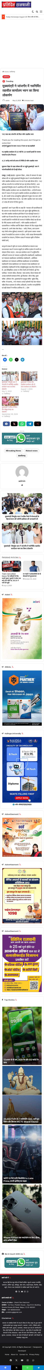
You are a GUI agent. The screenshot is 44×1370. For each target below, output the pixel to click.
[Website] (22, 485)
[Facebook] (16, 1291)
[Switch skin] (33, 11)
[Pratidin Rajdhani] (16, 5)
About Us (14, 1354)
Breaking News (14, 451)
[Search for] (37, 11)
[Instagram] (24, 1291)
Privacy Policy (34, 1354)
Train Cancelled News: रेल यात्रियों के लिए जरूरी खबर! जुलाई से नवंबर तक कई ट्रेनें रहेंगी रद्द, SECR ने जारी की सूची (11, 578)
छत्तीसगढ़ (12, 72)
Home (6, 72)
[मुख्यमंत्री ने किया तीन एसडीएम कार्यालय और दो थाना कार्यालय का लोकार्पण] (29, 376)
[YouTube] (22, 1291)
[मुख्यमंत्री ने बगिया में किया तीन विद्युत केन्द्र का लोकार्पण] (10, 401)
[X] (19, 1291)
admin (8, 100)
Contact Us (23, 1354)
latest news (32, 451)
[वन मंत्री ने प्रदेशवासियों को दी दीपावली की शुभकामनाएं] (32, 566)
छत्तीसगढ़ (22, 455)
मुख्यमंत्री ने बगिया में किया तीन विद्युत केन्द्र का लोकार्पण (9, 409)
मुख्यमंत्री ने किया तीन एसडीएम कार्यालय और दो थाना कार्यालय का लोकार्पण (28, 384)
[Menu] (41, 11)
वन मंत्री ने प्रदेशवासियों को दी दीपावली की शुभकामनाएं (32, 575)
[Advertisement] (22, 44)
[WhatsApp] (27, 1291)
